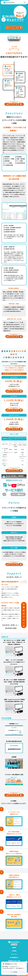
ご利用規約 (14, 951)
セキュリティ (14, 954)
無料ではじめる (13, 28)
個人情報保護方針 (14, 957)
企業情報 (14, 947)
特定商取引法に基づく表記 (14, 960)
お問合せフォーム (24, 615)
